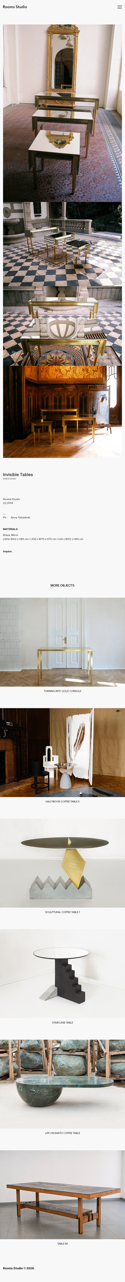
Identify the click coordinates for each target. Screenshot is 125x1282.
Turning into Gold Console (62, 691)
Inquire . (8, 551)
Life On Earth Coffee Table (62, 1133)
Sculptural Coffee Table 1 (62, 912)
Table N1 (62, 1243)
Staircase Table (62, 1022)
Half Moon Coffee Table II (62, 801)
